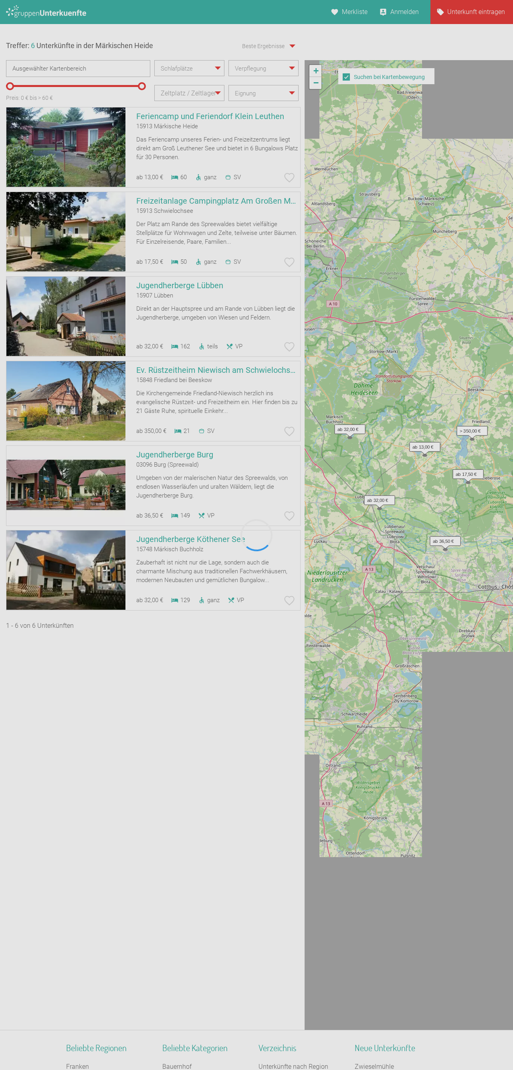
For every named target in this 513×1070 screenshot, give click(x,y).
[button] (393, 343)
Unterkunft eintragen (476, 12)
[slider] (10, 86)
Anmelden (404, 12)
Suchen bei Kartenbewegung (389, 77)
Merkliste (355, 12)
